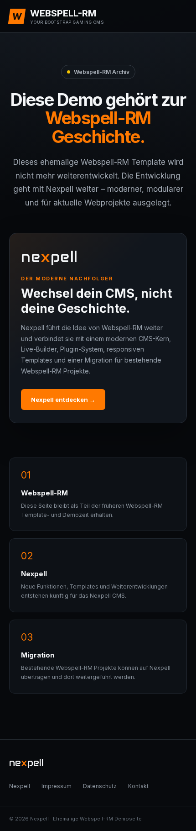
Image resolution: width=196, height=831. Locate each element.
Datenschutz (100, 786)
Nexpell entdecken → (63, 399)
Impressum (56, 786)
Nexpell (19, 786)
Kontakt (138, 786)
